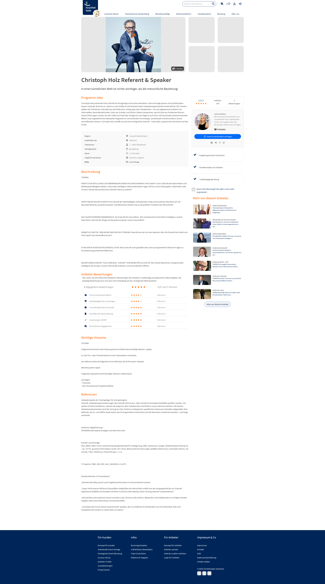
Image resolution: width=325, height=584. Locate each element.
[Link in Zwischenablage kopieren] (223, 142)
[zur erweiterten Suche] (222, 3)
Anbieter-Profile (104, 561)
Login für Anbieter (172, 557)
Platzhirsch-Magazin (139, 557)
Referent (133, 140)
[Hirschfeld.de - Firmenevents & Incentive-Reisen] (90, 7)
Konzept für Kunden (106, 545)
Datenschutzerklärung (206, 557)
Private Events (104, 569)
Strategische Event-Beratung (110, 553)
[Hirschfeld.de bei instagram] (204, 573)
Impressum (202, 545)
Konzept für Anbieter (173, 545)
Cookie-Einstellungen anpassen (210, 568)
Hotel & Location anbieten (175, 553)
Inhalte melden (203, 561)
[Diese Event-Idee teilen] (215, 142)
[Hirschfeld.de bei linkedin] (209, 573)
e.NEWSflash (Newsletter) (141, 549)
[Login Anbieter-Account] (240, 3)
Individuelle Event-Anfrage (109, 549)
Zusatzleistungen (105, 565)
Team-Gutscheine (138, 553)
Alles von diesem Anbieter (218, 304)
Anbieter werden (171, 549)
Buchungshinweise (139, 545)
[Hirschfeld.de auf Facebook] (199, 573)
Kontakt (200, 549)
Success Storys (104, 557)
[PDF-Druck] (211, 142)
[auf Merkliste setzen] (219, 142)
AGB (199, 553)
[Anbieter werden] (234, 3)
